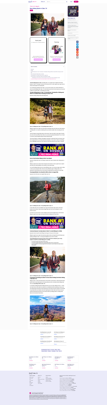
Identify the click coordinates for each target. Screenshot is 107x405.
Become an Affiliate (48, 381)
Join (30, 379)
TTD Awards (31, 380)
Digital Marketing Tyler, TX (37, 395)
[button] (63, 66)
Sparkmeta (74, 383)
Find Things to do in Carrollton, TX (45, 336)
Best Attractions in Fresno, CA (59, 341)
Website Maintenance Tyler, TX (43, 396)
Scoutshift (73, 390)
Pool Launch (75, 386)
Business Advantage (48, 378)
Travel (30, 384)
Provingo (74, 388)
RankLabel (32, 69)
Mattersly (70, 384)
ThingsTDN (69, 385)
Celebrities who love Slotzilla (71, 35)
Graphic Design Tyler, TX (60, 396)
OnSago (73, 382)
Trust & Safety (40, 383)
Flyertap (32, 70)
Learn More (31, 360)
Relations (39, 382)
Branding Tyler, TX (56, 395)
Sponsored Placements (49, 379)
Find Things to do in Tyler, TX (72, 19)
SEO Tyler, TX (47, 395)
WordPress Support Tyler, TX (36, 396)
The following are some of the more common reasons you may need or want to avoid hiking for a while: (46, 77)
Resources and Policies (41, 379)
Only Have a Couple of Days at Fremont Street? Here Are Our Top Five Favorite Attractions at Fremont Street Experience (73, 26)
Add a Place (31, 378)
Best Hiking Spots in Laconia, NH (45, 332)
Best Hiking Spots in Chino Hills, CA (46, 341)
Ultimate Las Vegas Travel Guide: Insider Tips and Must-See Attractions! (73, 22)
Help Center (31, 382)
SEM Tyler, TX (44, 395)
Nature (59, 349)
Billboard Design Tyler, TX (55, 396)
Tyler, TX (34, 1)
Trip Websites (31, 385)
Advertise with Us (48, 380)
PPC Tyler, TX (41, 395)
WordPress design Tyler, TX (61, 395)
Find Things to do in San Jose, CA (59, 336)
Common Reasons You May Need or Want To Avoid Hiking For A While (40, 76)
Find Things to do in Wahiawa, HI (59, 332)
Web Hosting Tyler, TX (49, 396)
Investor (39, 381)
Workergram (72, 389)
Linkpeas (72, 387)
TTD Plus (30, 383)
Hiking (31, 10)
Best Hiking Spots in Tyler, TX (46, 349)
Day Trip (52, 349)
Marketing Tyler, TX (31, 395)
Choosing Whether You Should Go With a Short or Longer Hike (39, 75)
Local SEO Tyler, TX (51, 395)
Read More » (41, 334)
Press (38, 378)
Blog (30, 381)
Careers (39, 380)
